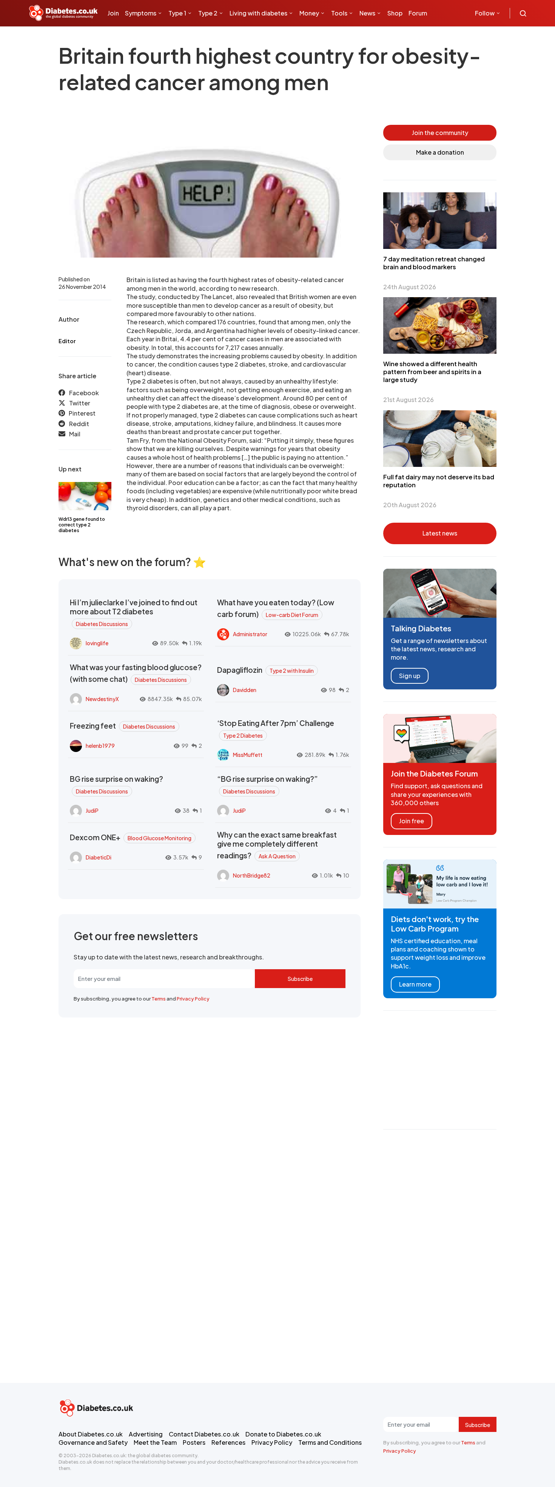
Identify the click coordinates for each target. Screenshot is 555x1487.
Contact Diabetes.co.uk (204, 1434)
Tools (339, 13)
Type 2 (207, 13)
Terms (158, 999)
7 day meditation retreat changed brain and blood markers (434, 263)
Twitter (79, 403)
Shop (394, 13)
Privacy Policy (193, 999)
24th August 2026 (409, 287)
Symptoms (140, 13)
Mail (74, 434)
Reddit (79, 424)
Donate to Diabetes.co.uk (283, 1434)
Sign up (409, 676)
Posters (194, 1442)
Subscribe (300, 978)
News (367, 13)
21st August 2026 (408, 400)
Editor (67, 341)
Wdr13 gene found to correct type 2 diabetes (82, 524)
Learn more (415, 984)
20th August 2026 (409, 505)
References (228, 1442)
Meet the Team (155, 1442)
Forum (418, 13)
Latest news (439, 533)
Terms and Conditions (330, 1442)
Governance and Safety (93, 1442)
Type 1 (177, 13)
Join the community (440, 133)
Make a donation (440, 152)
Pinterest (82, 413)
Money (309, 13)
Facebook (84, 393)
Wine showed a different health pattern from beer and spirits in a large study (432, 372)
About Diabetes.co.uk (91, 1434)
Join (113, 13)
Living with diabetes (258, 13)
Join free (411, 821)
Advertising (146, 1434)
